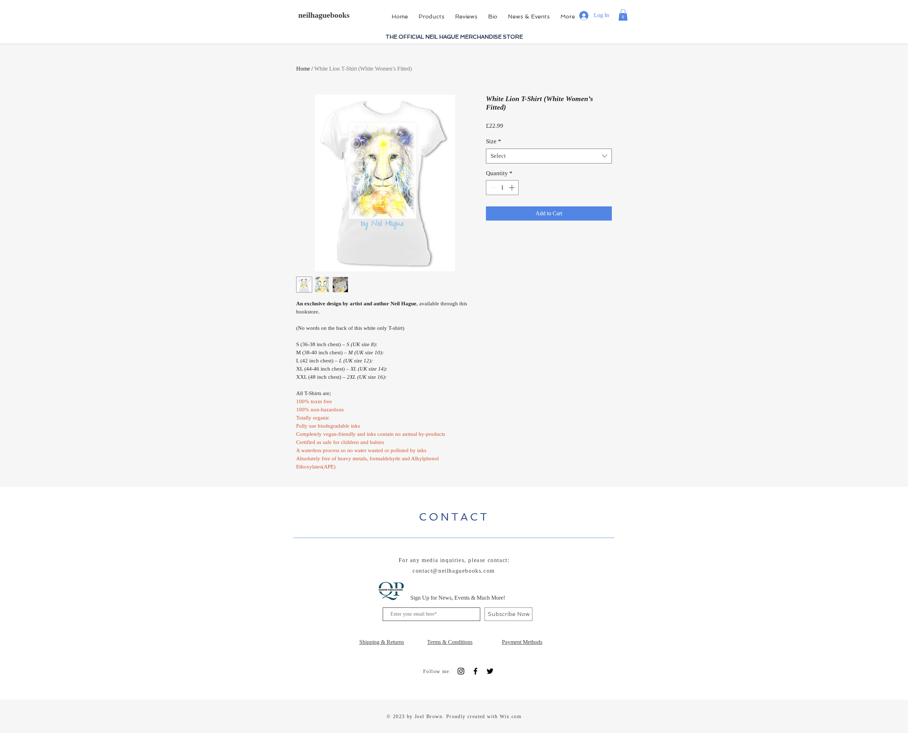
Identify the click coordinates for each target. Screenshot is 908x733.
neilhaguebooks (324, 15)
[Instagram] (460, 671)
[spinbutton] (502, 188)
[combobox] (549, 156)
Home (303, 69)
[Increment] (512, 188)
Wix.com (510, 716)
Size (493, 141)
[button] (623, 15)
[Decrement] (492, 188)
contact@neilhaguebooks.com (454, 571)
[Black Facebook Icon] (475, 671)
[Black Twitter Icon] (490, 671)
